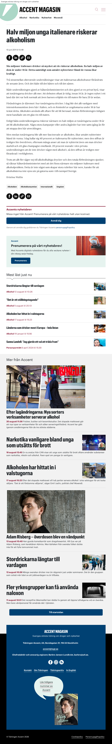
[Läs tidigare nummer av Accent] (66, 709)
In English (71, 670)
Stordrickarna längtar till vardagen (33, 562)
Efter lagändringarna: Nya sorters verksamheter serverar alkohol (35, 414)
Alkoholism (12, 187)
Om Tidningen (41, 670)
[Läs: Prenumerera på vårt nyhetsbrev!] (91, 245)
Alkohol (23, 17)
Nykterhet (46, 17)
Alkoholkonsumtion (29, 187)
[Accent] (56, 631)
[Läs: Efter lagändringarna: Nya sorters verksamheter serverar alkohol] (45, 386)
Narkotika (34, 17)
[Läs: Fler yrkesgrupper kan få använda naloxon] (94, 590)
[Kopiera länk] (22, 58)
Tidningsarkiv (57, 670)
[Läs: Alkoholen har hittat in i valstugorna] (94, 470)
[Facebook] (50, 662)
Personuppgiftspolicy (95, 737)
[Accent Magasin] (39, 9)
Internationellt (47, 187)
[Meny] (103, 9)
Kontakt (28, 670)
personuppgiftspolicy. (65, 227)
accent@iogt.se (50, 649)
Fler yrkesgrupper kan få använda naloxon (42, 590)
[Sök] (96, 9)
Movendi (58, 17)
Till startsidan (56, 612)
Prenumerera (21, 260)
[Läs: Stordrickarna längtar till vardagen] (94, 562)
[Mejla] (29, 58)
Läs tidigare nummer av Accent (46, 686)
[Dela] (16, 58)
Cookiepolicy (77, 737)
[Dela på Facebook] (9, 58)
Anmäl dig (56, 220)
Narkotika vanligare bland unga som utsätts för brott (40, 442)
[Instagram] (56, 662)
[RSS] (61, 662)
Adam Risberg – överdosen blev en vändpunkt (45, 536)
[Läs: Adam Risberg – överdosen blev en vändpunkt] (45, 511)
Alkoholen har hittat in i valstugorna (31, 470)
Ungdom (60, 187)
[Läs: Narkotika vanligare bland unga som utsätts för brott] (94, 442)
